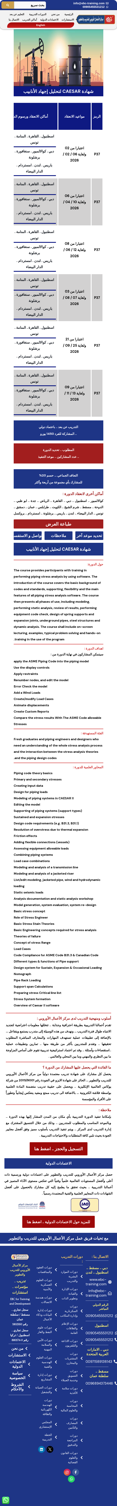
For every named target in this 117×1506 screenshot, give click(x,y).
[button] (58, 524)
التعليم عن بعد (17, 14)
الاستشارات (68, 19)
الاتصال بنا (14, 19)
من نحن (55, 14)
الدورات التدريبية (37, 14)
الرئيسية (68, 14)
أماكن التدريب (29, 19)
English (40, 25)
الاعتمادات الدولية (49, 19)
